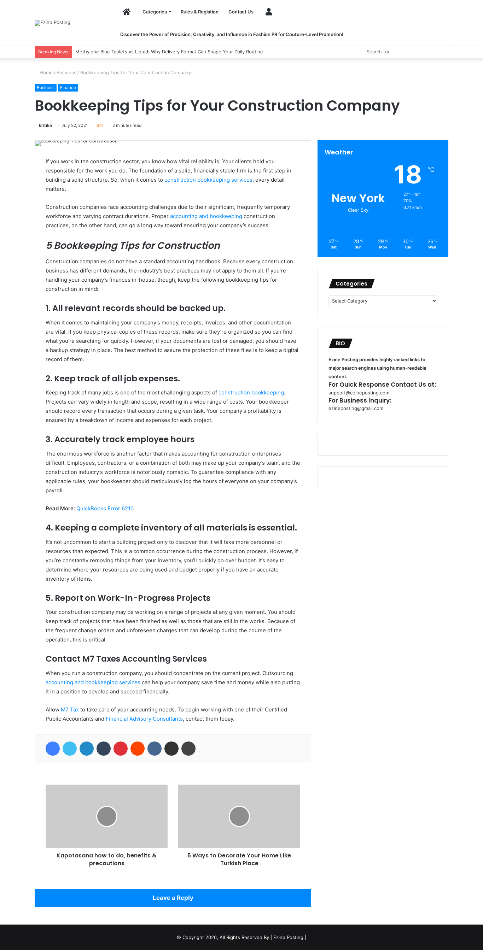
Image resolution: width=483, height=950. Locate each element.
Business (66, 72)
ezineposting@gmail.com (355, 408)
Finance (68, 87)
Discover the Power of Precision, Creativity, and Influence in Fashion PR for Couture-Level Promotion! (231, 34)
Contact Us (241, 11)
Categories (154, 11)
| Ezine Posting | (288, 937)
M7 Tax (70, 709)
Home (45, 72)
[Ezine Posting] (52, 23)
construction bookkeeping (251, 392)
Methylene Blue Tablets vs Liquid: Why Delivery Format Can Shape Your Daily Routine (169, 51)
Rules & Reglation (200, 11)
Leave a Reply (173, 897)
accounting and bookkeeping (206, 216)
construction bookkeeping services (208, 179)
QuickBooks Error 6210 (105, 508)
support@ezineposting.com (358, 392)
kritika (45, 125)
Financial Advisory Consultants (144, 718)
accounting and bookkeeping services (93, 682)
